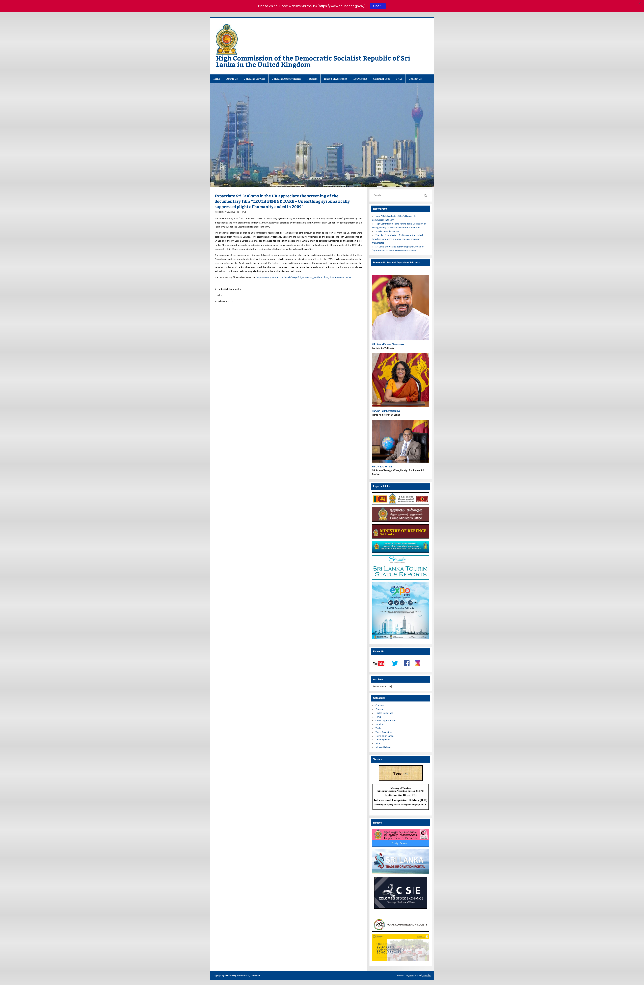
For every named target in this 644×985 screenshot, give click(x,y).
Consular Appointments (286, 78)
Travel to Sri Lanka (384, 736)
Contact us (415, 78)
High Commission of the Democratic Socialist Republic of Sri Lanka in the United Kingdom (313, 61)
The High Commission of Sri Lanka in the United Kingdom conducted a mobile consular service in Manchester (397, 239)
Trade (378, 728)
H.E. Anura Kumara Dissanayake (388, 344)
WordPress (413, 975)
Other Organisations (385, 720)
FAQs (399, 78)
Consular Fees (381, 78)
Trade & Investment (335, 78)
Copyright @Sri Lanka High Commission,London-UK (236, 976)
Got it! (378, 6)
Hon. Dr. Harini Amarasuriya (386, 411)
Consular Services (254, 78)
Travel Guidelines (383, 732)
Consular (379, 705)
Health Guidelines (384, 713)
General (379, 709)
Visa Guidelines (383, 747)
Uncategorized (382, 740)
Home (216, 78)
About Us (232, 78)
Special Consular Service (387, 231)
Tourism (312, 78)
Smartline (426, 975)
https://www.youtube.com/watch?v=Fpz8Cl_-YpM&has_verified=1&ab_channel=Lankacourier (303, 277)
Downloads (360, 78)
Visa (377, 743)
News (243, 212)
